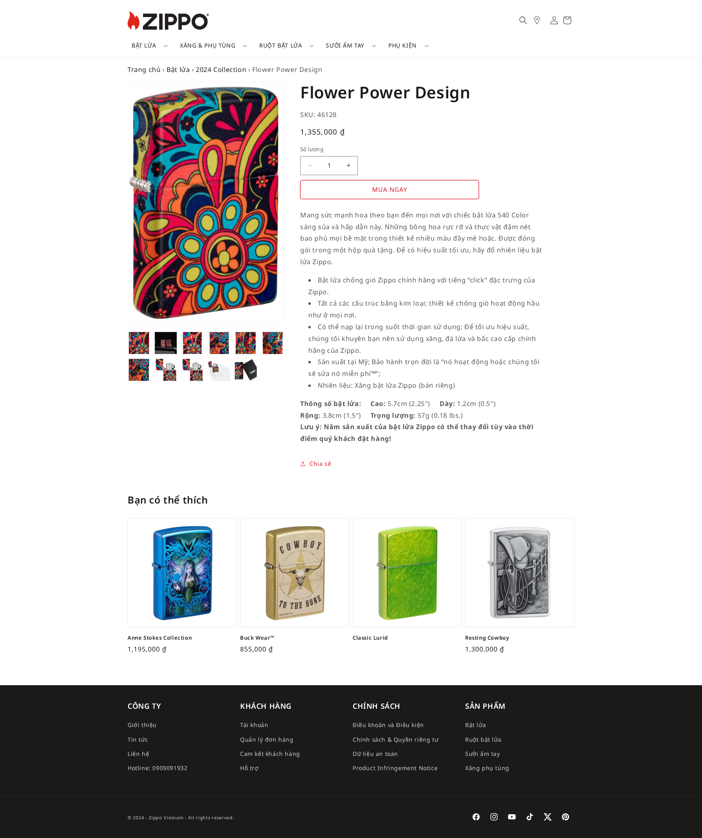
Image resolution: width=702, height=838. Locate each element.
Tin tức (138, 739)
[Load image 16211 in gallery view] (192, 343)
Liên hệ (138, 754)
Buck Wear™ (257, 637)
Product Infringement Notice (395, 768)
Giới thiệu (142, 725)
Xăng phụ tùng (487, 768)
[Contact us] (541, 20)
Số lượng (311, 149)
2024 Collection (221, 69)
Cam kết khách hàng (270, 754)
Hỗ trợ (249, 768)
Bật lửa (144, 45)
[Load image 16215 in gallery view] (272, 343)
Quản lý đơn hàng (267, 739)
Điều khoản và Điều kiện (388, 725)
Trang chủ (144, 69)
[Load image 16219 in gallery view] (165, 369)
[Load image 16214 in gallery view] (245, 343)
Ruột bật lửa (280, 45)
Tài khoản (254, 725)
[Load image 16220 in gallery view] (192, 369)
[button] (147, 45)
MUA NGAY (389, 189)
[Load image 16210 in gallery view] (165, 343)
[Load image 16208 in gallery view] (139, 343)
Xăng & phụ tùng (207, 45)
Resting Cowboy (487, 637)
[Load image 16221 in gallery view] (219, 369)
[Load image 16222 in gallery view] (245, 369)
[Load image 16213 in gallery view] (219, 343)
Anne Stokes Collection (160, 637)
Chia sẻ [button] (320, 463)
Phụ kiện (402, 45)
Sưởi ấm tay (345, 45)
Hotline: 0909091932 (157, 768)
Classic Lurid (370, 637)
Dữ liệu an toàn (375, 754)
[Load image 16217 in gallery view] (139, 369)
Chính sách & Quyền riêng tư (395, 739)
